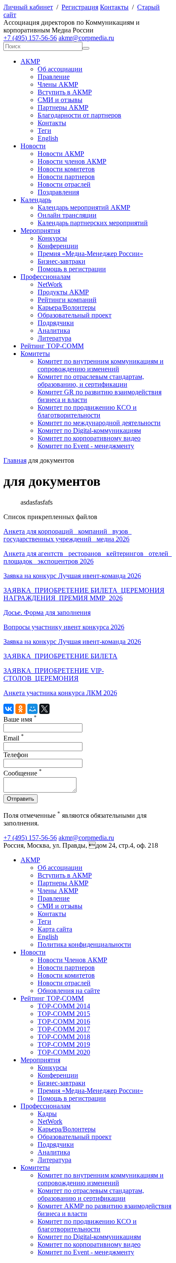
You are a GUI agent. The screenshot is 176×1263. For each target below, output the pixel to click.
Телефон (15, 754)
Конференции (58, 246)
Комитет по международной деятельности (99, 422)
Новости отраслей (64, 184)
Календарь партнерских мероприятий (93, 222)
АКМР (30, 61)
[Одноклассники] (20, 709)
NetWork (50, 284)
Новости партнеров (66, 176)
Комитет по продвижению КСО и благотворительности (87, 411)
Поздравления (58, 192)
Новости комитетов (66, 169)
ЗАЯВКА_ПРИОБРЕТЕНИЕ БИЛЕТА (60, 656)
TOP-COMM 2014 (64, 1006)
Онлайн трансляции (67, 215)
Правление (54, 76)
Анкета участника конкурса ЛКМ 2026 (60, 692)
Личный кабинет (28, 7)
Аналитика (54, 330)
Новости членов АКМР (72, 161)
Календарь (36, 199)
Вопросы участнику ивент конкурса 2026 (63, 627)
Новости (33, 146)
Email (13, 738)
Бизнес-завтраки (61, 261)
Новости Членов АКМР (72, 959)
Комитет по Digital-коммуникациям (89, 430)
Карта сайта (55, 929)
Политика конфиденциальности (84, 944)
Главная (14, 460)
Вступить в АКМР (65, 92)
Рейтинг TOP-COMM (52, 346)
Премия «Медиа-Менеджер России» (90, 253)
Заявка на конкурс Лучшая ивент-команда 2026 (72, 575)
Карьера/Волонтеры (67, 307)
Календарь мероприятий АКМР (84, 207)
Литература (54, 338)
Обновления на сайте (69, 990)
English (48, 138)
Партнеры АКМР (63, 107)
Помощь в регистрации (72, 269)
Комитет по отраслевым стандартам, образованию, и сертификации (91, 380)
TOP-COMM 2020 (64, 1052)
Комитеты (35, 353)
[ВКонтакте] (8, 709)
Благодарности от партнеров (79, 115)
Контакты (114, 7)
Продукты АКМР (63, 292)
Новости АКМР (61, 153)
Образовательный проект (74, 315)
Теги (44, 130)
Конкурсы (52, 238)
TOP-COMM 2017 (64, 1029)
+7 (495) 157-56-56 (30, 37)
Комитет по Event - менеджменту (86, 445)
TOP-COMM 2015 (64, 1013)
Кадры (47, 1113)
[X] (44, 709)
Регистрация (80, 7)
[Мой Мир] (32, 709)
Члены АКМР (58, 84)
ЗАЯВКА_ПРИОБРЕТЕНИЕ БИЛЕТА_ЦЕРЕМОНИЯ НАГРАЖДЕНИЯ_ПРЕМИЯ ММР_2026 (83, 594)
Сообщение (22, 773)
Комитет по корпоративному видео (89, 438)
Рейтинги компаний (67, 299)
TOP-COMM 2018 (64, 1036)
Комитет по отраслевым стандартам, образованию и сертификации (91, 1194)
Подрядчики (56, 322)
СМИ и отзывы (60, 99)
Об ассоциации (60, 69)
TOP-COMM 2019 (64, 1044)
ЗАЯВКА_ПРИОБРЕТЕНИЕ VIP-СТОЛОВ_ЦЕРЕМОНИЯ (53, 674)
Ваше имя (20, 719)
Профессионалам (45, 276)
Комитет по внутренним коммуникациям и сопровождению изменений (101, 365)
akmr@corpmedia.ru (86, 37)
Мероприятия (40, 230)
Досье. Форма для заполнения (47, 612)
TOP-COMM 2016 (64, 1021)
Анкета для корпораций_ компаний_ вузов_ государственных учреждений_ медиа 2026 (67, 535)
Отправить (20, 799)
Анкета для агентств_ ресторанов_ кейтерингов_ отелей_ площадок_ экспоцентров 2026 (87, 557)
